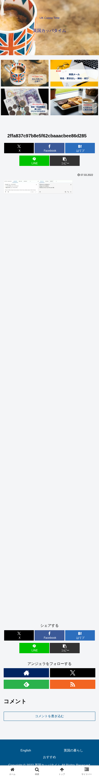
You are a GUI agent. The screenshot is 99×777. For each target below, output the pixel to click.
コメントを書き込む (49, 716)
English (25, 750)
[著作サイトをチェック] (26, 672)
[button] (64, 161)
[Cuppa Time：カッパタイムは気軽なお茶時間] (24, 73)
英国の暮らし (73, 750)
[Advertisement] (49, 410)
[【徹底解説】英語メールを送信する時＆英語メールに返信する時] (74, 73)
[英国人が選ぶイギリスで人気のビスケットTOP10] (74, 102)
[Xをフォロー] (72, 672)
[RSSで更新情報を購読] (72, 684)
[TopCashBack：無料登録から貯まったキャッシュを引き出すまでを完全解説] (24, 102)
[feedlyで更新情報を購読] (26, 684)
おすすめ (49, 757)
